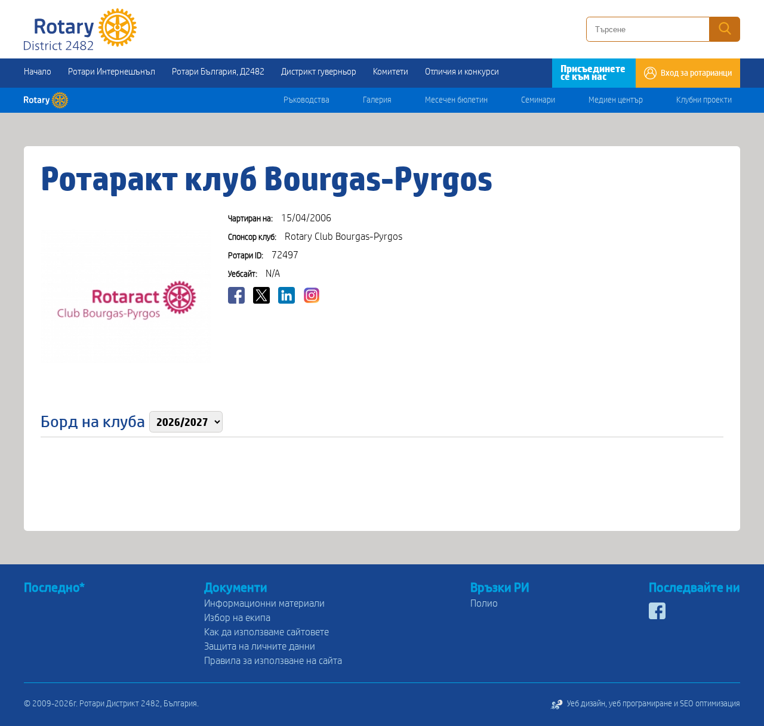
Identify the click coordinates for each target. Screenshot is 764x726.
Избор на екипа (237, 618)
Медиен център (616, 100)
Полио (484, 603)
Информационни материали (264, 603)
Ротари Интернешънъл (111, 71)
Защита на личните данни (259, 646)
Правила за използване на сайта (273, 661)
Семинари (538, 100)
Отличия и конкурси (462, 71)
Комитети (390, 71)
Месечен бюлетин (456, 100)
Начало (37, 71)
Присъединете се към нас (593, 73)
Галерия (377, 100)
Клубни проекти (704, 100)
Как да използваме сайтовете (266, 632)
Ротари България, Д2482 (218, 71)
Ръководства (306, 100)
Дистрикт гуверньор (318, 71)
